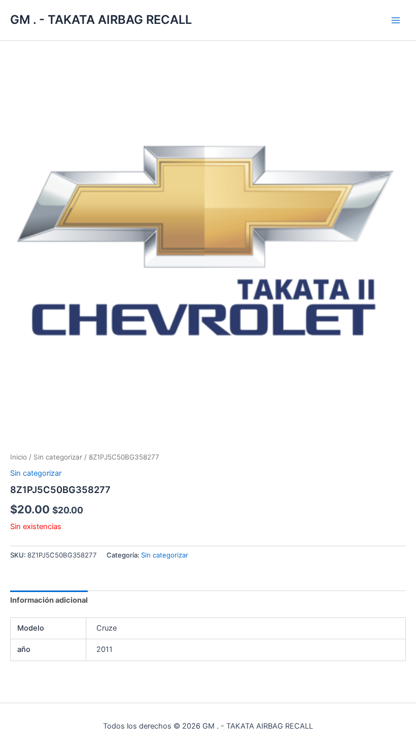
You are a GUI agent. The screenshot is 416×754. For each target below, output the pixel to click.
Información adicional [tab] (49, 600)
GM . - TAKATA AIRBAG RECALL (101, 19)
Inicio (18, 457)
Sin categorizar (57, 457)
